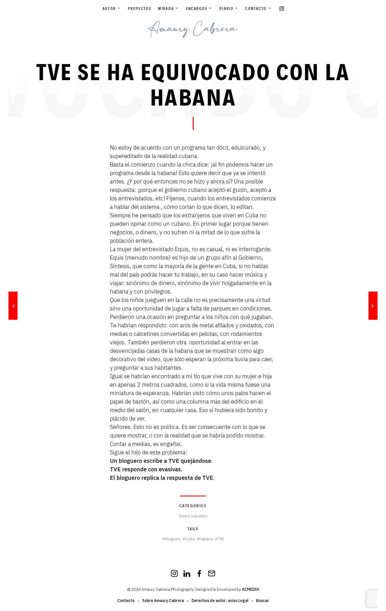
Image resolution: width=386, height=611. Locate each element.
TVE (221, 538)
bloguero (173, 538)
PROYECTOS (139, 8)
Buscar (262, 600)
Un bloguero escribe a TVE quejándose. (161, 461)
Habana (206, 538)
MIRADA (166, 8)
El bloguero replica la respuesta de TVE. (162, 477)
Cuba (190, 538)
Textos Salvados (193, 515)
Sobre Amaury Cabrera (163, 600)
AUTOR (109, 8)
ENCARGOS (196, 8)
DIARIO (226, 8)
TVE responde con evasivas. (146, 469)
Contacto (255, 8)
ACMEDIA (250, 589)
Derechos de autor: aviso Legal (220, 600)
